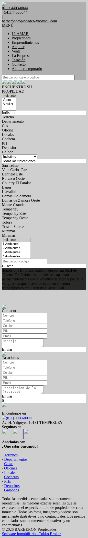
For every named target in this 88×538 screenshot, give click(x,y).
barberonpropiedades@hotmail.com (29, 21)
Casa (6, 126)
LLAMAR (20, 34)
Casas (8, 464)
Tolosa (7, 222)
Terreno (8, 117)
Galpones (11, 490)
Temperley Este (14, 213)
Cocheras (11, 477)
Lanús (6, 187)
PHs (7, 481)
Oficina (7, 130)
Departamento (13, 121)
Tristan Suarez (13, 227)
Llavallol (9, 192)
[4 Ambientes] (16, 256)
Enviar (7, 349)
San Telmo (10, 165)
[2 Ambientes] (16, 248)
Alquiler (18, 47)
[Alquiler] (9, 104)
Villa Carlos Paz (14, 170)
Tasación (18, 60)
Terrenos (11, 455)
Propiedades (21, 38)
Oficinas (10, 468)
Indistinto (9, 113)
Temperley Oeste (15, 218)
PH (4, 143)
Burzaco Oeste (13, 178)
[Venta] (9, 100)
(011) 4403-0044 (19, 418)
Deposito (9, 148)
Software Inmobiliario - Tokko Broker (31, 534)
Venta (16, 51)
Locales (8, 134)
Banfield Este (12, 174)
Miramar (8, 231)
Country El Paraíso (16, 183)
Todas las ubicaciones (18, 161)
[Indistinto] (9, 96)
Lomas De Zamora (16, 196)
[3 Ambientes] (16, 252)
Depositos (12, 486)
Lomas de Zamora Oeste (21, 200)
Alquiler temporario (27, 69)
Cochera (8, 139)
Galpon (7, 152)
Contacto (19, 64)
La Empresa (21, 55)
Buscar (7, 266)
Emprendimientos (25, 42)
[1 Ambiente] (16, 244)
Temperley (10, 209)
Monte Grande (13, 205)
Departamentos (15, 459)
